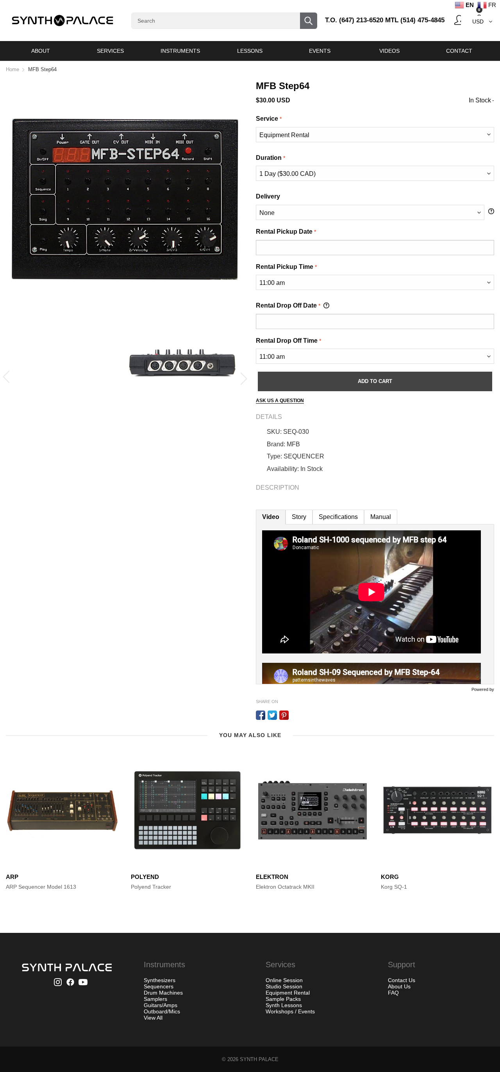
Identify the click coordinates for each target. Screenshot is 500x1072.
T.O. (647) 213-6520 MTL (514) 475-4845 (385, 20)
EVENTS (319, 51)
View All (153, 1018)
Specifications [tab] (338, 517)
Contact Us (401, 980)
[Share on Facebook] (260, 715)
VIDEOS (389, 51)
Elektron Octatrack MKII (285, 887)
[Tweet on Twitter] (272, 715)
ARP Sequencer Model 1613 (41, 887)
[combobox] (224, 21)
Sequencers (158, 986)
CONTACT (459, 51)
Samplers (155, 999)
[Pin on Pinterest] (284, 715)
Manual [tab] (380, 517)
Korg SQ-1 (394, 887)
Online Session (284, 980)
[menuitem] (41, 51)
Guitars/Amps (160, 1005)
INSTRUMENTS (180, 51)
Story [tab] (299, 517)
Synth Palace (259, 1059)
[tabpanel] (375, 604)
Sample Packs (283, 999)
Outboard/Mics (162, 1011)
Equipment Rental (288, 993)
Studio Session (284, 986)
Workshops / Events (290, 1011)
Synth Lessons (284, 1005)
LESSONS (249, 51)
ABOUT (40, 51)
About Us (399, 986)
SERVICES (110, 51)
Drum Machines (163, 993)
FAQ (393, 993)
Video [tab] (270, 517)
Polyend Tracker (151, 887)
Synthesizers (159, 980)
